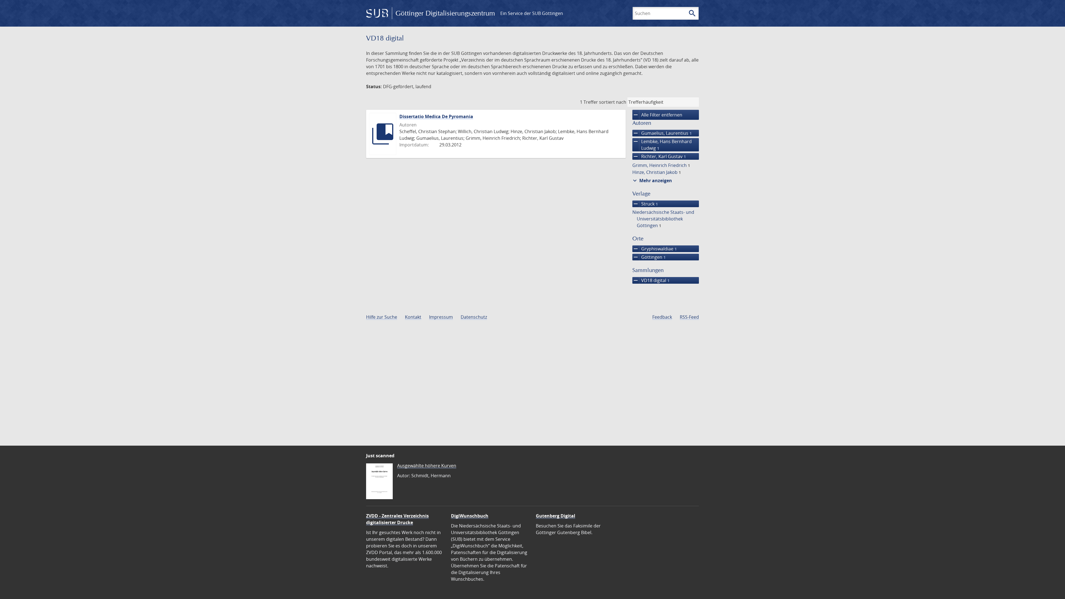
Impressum (441, 317)
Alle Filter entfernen (657, 114)
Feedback (662, 317)
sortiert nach (612, 102)
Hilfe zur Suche (381, 317)
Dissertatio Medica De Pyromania (436, 116)
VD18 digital (651, 280)
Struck (645, 203)
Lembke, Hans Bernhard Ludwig (662, 144)
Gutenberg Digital (555, 516)
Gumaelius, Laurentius (662, 133)
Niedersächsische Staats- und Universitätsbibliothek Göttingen (663, 219)
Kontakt (413, 317)
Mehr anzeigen (652, 180)
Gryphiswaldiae (654, 248)
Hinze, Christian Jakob (656, 172)
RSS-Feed (689, 317)
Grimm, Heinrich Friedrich (661, 165)
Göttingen (649, 257)
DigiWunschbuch (469, 516)
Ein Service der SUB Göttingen (531, 13)
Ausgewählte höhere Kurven (426, 466)
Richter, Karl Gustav (659, 156)
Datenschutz (474, 317)
